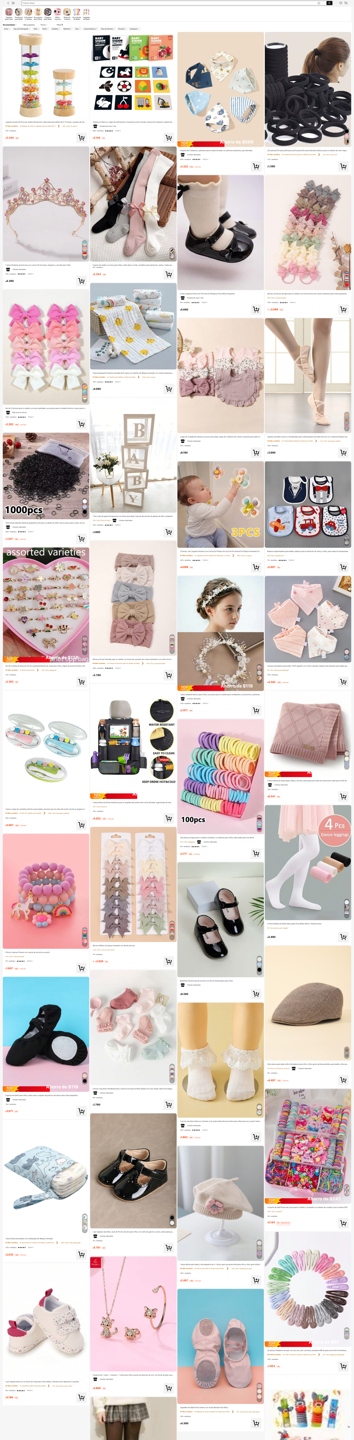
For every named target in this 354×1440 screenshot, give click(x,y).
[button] (8, 3)
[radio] (9, 14)
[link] (340, 3)
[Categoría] (13, 3)
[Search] (329, 3)
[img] (46, 659)
